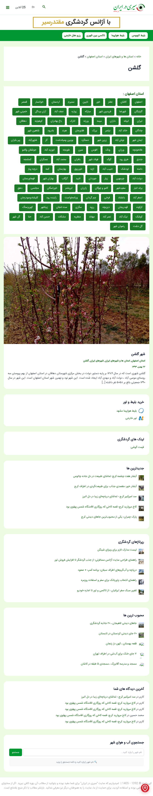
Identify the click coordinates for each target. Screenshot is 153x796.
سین (80, 150)
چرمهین (120, 178)
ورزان (121, 150)
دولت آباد (137, 178)
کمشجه (27, 159)
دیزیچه (106, 207)
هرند (64, 130)
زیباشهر (44, 207)
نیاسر (107, 130)
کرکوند (139, 207)
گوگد (109, 159)
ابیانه (126, 121)
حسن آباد (45, 217)
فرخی (107, 197)
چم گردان (91, 197)
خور (98, 102)
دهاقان (22, 121)
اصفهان (138, 102)
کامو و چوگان (101, 188)
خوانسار (39, 102)
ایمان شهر (137, 140)
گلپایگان (138, 111)
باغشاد (121, 197)
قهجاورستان (29, 178)
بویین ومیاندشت (64, 140)
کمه (47, 169)
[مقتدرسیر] (76, 22)
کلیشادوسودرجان (29, 197)
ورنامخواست (71, 197)
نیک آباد (123, 217)
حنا (29, 217)
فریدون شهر (105, 111)
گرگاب (65, 178)
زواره (74, 111)
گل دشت (137, 226)
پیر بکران (15, 140)
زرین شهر (102, 140)
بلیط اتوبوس (138, 35)
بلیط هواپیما (118, 35)
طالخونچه (137, 150)
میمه (99, 121)
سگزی (78, 207)
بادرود (51, 130)
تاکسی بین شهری (95, 35)
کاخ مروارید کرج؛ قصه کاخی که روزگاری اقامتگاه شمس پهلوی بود (100, 703)
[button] (43, 7)
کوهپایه (38, 121)
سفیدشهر (121, 188)
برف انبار (138, 188)
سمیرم (71, 102)
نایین (85, 102)
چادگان (138, 130)
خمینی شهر (21, 111)
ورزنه (86, 121)
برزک (94, 130)
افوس (94, 150)
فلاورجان (79, 130)
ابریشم (68, 188)
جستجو (15, 752)
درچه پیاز (32, 169)
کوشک (139, 217)
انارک (72, 121)
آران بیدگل (40, 111)
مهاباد (92, 217)
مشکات (62, 217)
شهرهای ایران (97, 361)
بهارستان (61, 169)
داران (112, 121)
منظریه (77, 217)
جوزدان (92, 178)
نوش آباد (119, 140)
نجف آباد (58, 111)
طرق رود (123, 159)
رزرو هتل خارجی (72, 35)
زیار (106, 178)
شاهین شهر (33, 130)
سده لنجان (61, 207)
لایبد (78, 178)
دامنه (139, 169)
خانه (138, 56)
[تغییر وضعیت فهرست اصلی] (8, 7)
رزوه (92, 207)
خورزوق (78, 169)
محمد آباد (61, 159)
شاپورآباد (32, 140)
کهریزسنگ (27, 207)
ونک (108, 150)
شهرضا (122, 111)
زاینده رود (51, 197)
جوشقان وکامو (29, 150)
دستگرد (85, 140)
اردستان (55, 102)
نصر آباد (107, 217)
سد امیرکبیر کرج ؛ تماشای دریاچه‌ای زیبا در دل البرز (108, 697)
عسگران (44, 159)
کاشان (124, 102)
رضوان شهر (119, 226)
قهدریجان (123, 207)
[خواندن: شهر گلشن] (76, 290)
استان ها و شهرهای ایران (119, 56)
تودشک (125, 169)
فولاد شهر (93, 159)
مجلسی (35, 188)
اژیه (92, 169)
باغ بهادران (56, 121)
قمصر (24, 102)
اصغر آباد (137, 197)
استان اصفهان (95, 56)
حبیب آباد (107, 169)
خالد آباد (122, 130)
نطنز (110, 102)
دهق (20, 188)
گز (46, 140)
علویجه (66, 150)
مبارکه (88, 111)
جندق (139, 159)
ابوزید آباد (49, 150)
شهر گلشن (138, 354)
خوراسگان (52, 188)
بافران (77, 159)
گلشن (86, 361)
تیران (139, 121)
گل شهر (16, 217)
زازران (84, 188)
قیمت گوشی (137, 447)
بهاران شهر (48, 178)
